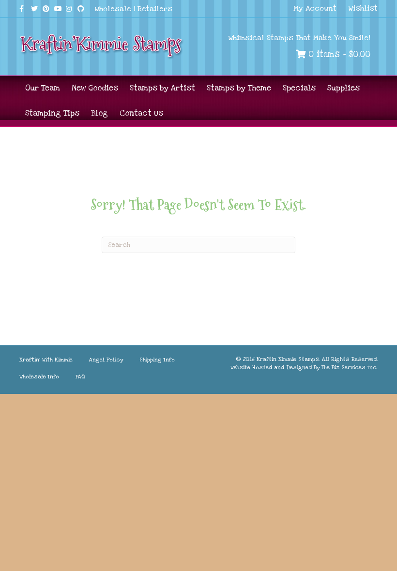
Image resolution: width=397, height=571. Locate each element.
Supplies (343, 88)
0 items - (337, 54)
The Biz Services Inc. (349, 367)
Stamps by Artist (162, 88)
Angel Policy (106, 359)
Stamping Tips (52, 113)
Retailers (154, 9)
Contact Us (141, 113)
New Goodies (95, 88)
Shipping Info (157, 359)
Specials (299, 88)
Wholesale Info (39, 376)
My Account (314, 8)
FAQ (80, 376)
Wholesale (113, 9)
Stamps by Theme (239, 88)
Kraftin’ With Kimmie (46, 359)
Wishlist (363, 8)
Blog (99, 113)
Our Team (42, 88)
